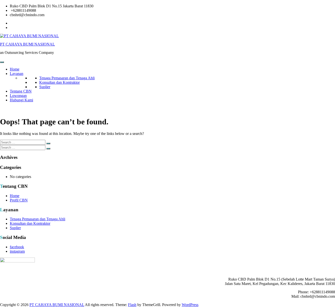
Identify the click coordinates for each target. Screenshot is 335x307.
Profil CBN (19, 200)
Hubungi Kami (21, 100)
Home (14, 69)
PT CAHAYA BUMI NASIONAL (27, 44)
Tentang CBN (21, 91)
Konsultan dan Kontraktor (59, 82)
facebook (17, 247)
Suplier (44, 87)
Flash (132, 305)
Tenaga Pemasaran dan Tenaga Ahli (67, 78)
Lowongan (18, 96)
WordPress (190, 305)
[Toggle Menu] (2, 62)
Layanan (16, 73)
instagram (17, 251)
